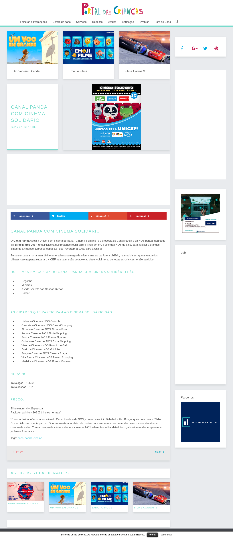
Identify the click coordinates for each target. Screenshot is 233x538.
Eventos (144, 21)
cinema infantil (24, 127)
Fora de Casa (163, 21)
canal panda (25, 438)
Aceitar (152, 534)
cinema (37, 438)
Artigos (112, 21)
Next (159, 452)
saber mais (166, 534)
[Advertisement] (88, 179)
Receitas (97, 21)
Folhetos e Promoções (33, 21)
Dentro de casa (61, 21)
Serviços (81, 21)
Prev (19, 452)
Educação (128, 21)
